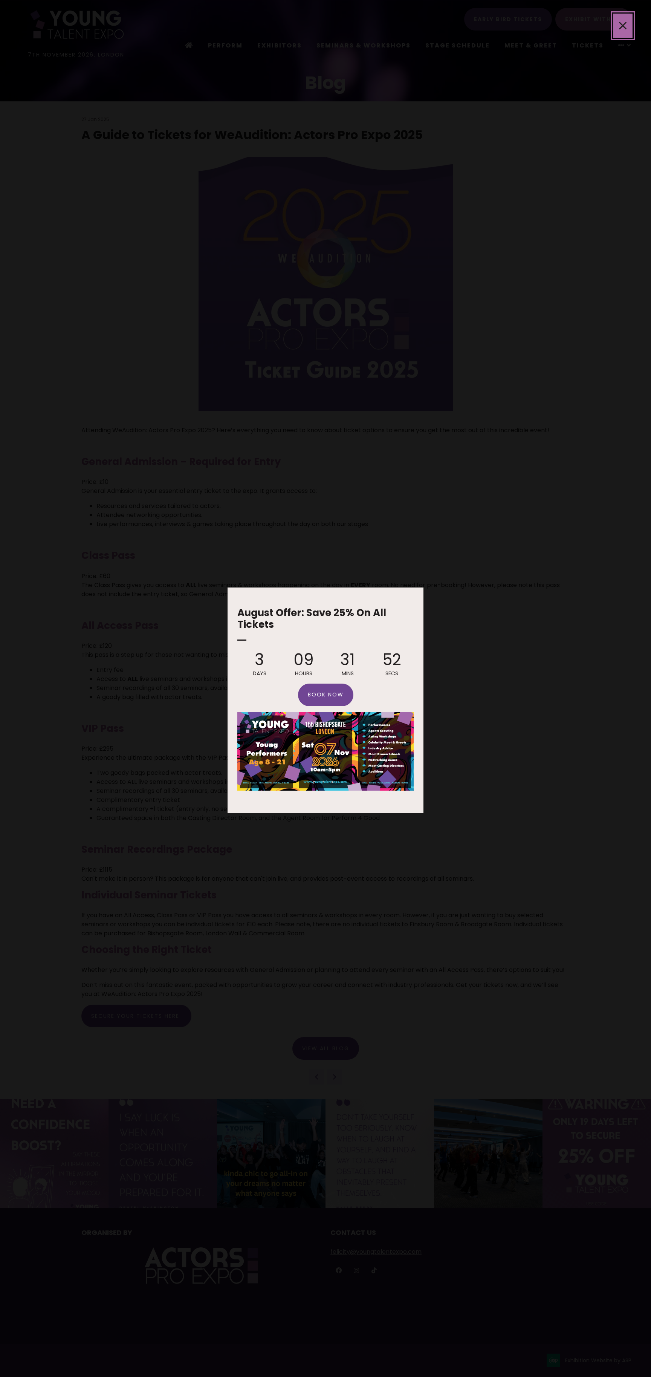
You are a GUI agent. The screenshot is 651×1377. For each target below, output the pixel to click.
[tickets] (325, 788)
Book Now (326, 694)
